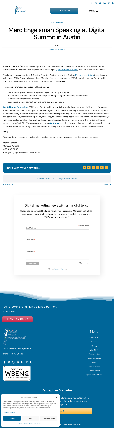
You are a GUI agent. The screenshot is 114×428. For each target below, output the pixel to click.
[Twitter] (89, 168)
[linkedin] (105, 3)
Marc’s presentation (84, 75)
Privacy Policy (59, 269)
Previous (9, 184)
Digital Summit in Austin (66, 69)
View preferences (48, 418)
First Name (30, 240)
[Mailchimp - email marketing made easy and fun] (81, 262)
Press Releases (57, 22)
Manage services (9, 412)
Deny (30, 418)
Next (106, 184)
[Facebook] (84, 168)
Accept (12, 418)
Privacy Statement (35, 424)
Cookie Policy (23, 424)
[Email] (106, 168)
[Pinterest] (102, 168)
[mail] (109, 3)
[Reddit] (93, 168)
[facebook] (92, 3)
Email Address (31, 228)
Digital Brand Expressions (15, 107)
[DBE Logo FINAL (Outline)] (20, 7)
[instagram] (96, 3)
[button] (56, 397)
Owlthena (54, 123)
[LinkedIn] (97, 168)
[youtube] (100, 3)
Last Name (30, 251)
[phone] (113, 3)
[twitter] (9, 362)
